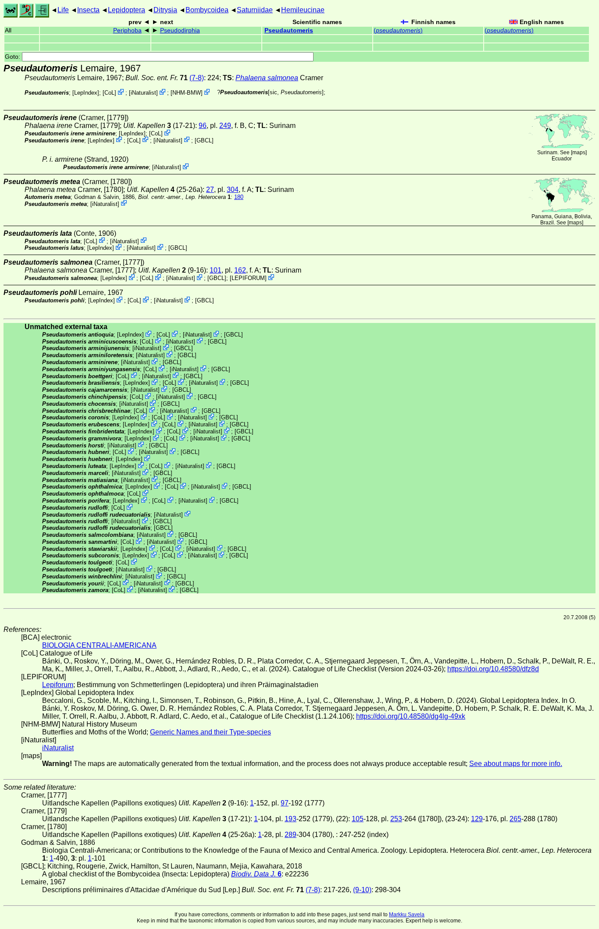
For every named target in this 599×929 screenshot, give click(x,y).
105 (358, 819)
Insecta (88, 10)
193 (290, 819)
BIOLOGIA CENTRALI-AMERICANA (99, 645)
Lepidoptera (126, 10)
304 (233, 189)
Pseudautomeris (288, 30)
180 (238, 197)
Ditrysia (165, 10)
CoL (109, 92)
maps (578, 152)
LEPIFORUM (248, 278)
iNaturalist (143, 92)
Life (63, 10)
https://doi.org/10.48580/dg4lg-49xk (410, 716)
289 (290, 834)
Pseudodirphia (180, 30)
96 (203, 125)
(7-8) (196, 78)
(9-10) (362, 890)
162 (240, 270)
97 (285, 803)
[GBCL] (204, 140)
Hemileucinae (302, 10)
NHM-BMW (186, 92)
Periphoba (127, 30)
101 (215, 270)
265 (515, 819)
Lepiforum (57, 684)
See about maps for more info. (515, 763)
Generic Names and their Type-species (210, 732)
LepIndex (85, 92)
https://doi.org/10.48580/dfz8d (493, 669)
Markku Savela (406, 914)
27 (210, 189)
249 (225, 125)
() (398, 30)
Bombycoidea (206, 10)
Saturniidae (255, 10)
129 (477, 819)
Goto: (13, 56)
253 (396, 819)
